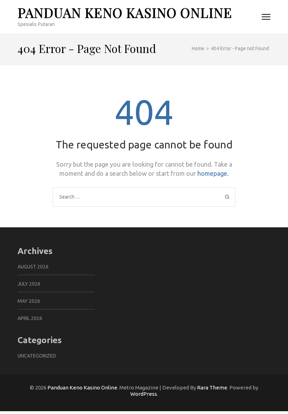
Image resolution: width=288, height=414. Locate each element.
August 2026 (33, 266)
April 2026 (30, 318)
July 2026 (29, 284)
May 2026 (29, 301)
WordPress (143, 394)
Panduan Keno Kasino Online (125, 12)
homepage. (213, 173)
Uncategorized (37, 356)
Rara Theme (212, 387)
